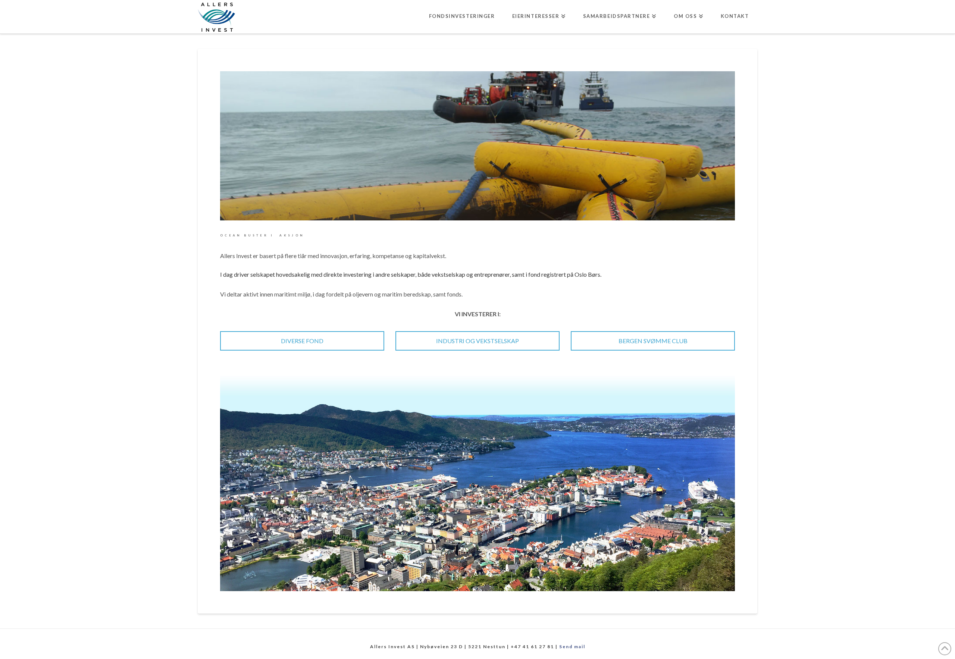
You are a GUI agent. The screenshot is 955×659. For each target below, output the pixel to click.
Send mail (572, 646)
